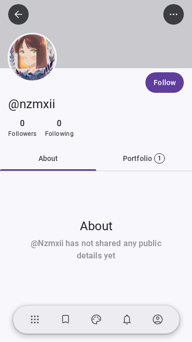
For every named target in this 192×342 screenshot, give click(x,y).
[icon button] (18, 14)
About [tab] (48, 158)
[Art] (96, 319)
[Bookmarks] (65, 319)
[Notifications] (127, 319)
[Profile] (157, 319)
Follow (165, 82)
